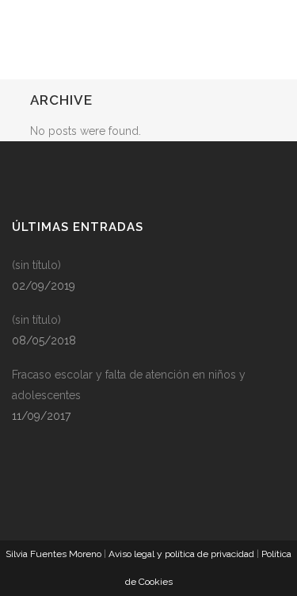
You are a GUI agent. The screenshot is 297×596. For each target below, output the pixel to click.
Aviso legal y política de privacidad (181, 553)
